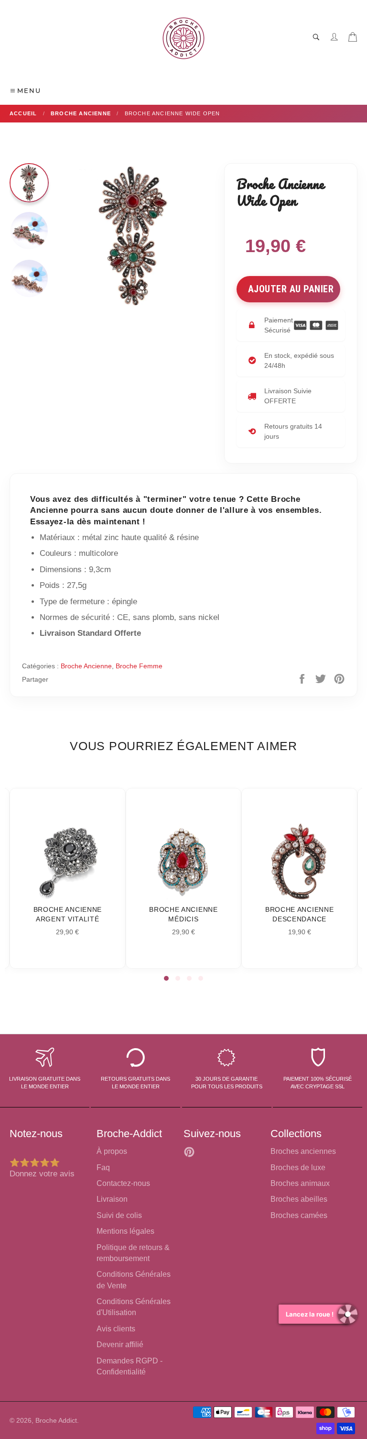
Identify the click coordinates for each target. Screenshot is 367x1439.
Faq (103, 1167)
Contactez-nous (123, 1183)
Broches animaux (300, 1183)
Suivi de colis (119, 1215)
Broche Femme (139, 666)
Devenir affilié (120, 1344)
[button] (166, 978)
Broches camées (298, 1215)
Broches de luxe (297, 1167)
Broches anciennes (303, 1151)
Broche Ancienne (86, 666)
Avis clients (116, 1329)
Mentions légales (125, 1231)
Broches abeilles (298, 1199)
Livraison (112, 1199)
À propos (112, 1151)
